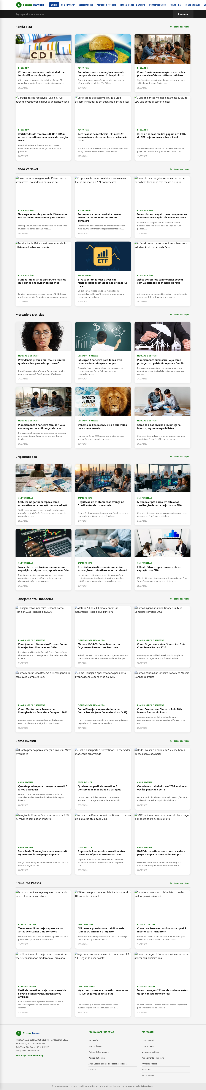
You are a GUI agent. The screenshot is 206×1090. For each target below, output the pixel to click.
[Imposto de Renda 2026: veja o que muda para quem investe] (103, 417)
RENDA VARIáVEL (26, 210)
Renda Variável (192, 4)
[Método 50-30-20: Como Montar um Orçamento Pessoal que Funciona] (103, 637)
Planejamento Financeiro (132, 4)
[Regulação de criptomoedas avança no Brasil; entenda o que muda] (103, 494)
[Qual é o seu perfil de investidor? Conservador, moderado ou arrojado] (103, 778)
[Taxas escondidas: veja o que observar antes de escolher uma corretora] (43, 919)
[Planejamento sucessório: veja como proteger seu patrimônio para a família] (162, 352)
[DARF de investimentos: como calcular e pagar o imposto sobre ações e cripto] (162, 844)
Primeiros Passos (157, 4)
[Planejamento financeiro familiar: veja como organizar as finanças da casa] (43, 417)
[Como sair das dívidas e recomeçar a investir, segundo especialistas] (162, 417)
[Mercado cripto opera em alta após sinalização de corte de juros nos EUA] (162, 494)
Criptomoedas (86, 4)
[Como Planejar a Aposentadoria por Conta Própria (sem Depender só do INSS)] (103, 701)
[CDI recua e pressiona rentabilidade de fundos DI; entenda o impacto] (43, 63)
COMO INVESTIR (25, 782)
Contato (92, 1069)
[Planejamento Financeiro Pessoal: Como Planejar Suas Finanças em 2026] (43, 637)
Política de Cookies (97, 1057)
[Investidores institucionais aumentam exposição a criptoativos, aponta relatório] (43, 559)
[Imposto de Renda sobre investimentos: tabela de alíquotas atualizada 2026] (103, 844)
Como (33, 1033)
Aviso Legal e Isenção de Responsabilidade (108, 1063)
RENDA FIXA (23, 68)
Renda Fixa (175, 4)
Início (54, 4)
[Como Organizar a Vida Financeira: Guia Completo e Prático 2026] (162, 637)
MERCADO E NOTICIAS (28, 356)
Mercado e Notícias (106, 4)
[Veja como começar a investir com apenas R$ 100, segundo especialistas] (103, 984)
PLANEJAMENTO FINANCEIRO (31, 640)
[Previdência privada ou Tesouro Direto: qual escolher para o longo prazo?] (43, 352)
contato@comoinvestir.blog (29, 1055)
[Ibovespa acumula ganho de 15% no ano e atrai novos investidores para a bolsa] (43, 207)
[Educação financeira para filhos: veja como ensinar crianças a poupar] (103, 352)
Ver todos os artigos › (180, 26)
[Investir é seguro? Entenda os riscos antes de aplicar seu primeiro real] (162, 984)
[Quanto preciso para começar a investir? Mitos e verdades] (43, 778)
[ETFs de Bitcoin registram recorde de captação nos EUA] (162, 559)
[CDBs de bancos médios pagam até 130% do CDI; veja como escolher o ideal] (162, 128)
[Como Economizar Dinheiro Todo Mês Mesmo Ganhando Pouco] (162, 701)
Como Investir (68, 4)
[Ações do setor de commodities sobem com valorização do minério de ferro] (162, 274)
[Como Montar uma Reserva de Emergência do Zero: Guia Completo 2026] (43, 701)
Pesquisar (183, 14)
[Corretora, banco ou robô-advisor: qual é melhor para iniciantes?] (162, 919)
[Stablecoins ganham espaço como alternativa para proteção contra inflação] (43, 494)
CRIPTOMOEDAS (25, 498)
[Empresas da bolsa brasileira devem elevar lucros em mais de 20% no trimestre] (103, 207)
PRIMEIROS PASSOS (27, 924)
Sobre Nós (93, 1040)
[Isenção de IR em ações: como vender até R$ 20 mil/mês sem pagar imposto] (43, 844)
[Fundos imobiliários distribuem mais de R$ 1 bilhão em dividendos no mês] (43, 274)
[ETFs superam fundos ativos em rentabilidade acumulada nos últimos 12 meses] (103, 274)
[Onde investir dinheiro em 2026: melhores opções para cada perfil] (162, 778)
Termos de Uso (95, 1046)
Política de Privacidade (99, 1052)
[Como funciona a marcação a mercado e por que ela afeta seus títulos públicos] (103, 63)
